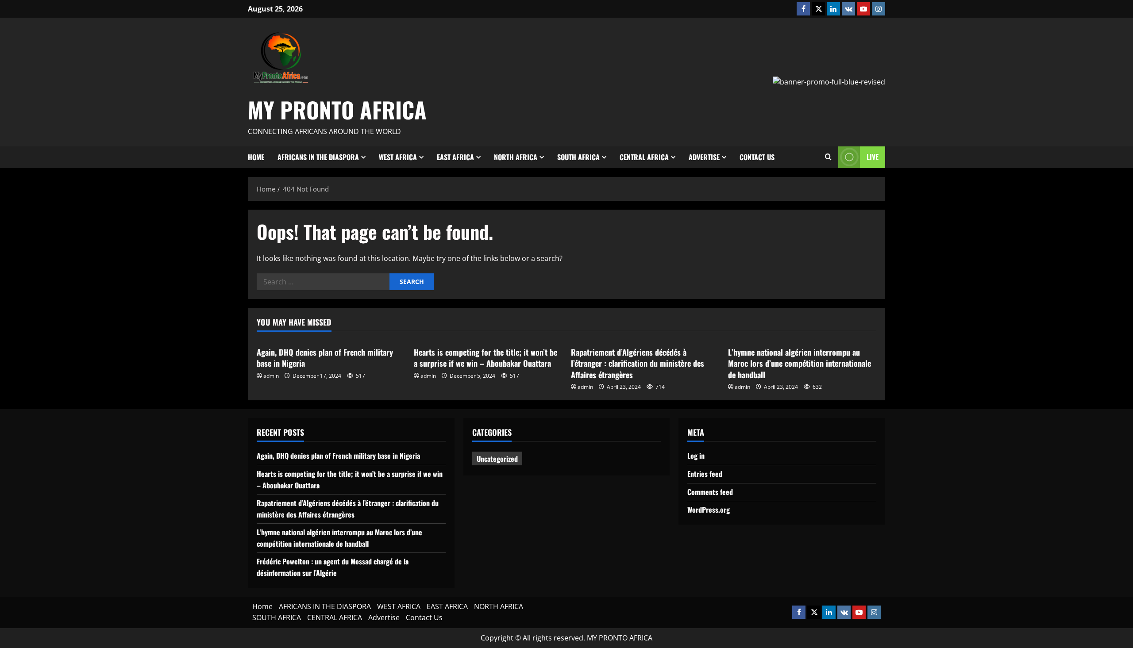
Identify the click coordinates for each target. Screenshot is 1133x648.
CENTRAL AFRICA (644, 157)
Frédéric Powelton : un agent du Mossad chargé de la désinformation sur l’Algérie (332, 567)
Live (873, 156)
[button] (828, 157)
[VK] (848, 8)
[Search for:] (323, 281)
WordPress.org (708, 509)
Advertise (704, 157)
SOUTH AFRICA (578, 157)
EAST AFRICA (455, 157)
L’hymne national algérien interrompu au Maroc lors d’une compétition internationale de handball (799, 363)
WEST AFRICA (398, 157)
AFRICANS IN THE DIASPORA (318, 157)
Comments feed (710, 492)
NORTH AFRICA (515, 157)
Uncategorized (497, 458)
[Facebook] (803, 8)
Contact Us (757, 157)
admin (271, 376)
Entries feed (704, 473)
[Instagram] (878, 8)
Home (256, 157)
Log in (696, 455)
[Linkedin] (833, 8)
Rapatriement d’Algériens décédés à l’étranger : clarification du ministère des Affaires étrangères (637, 363)
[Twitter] (818, 8)
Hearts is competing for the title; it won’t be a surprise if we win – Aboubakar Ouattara (485, 357)
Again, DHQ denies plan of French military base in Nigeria (325, 357)
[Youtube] (863, 8)
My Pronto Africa (337, 109)
